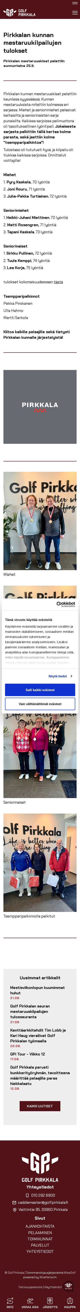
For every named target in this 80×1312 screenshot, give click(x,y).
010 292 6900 (43, 1195)
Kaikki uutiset (40, 1106)
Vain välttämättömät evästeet (40, 704)
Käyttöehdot (53, 1287)
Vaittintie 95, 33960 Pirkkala (43, 1209)
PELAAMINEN (40, 1232)
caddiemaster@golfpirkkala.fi (43, 1202)
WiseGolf (70, 1273)
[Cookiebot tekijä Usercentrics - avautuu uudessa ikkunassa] (57, 604)
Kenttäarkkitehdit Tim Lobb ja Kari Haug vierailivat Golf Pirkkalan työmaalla (38, 1036)
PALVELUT (40, 1245)
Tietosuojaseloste (30, 1287)
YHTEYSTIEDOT (40, 1251)
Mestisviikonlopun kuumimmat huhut (37, 990)
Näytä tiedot (58, 676)
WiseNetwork (48, 1277)
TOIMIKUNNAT (40, 1239)
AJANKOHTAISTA (40, 1226)
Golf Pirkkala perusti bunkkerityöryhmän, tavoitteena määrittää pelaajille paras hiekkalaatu (40, 1075)
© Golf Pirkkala (14, 1273)
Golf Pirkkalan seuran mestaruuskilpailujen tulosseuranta (30, 1012)
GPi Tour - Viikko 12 (27, 1054)
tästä (58, 282)
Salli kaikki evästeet (40, 690)
